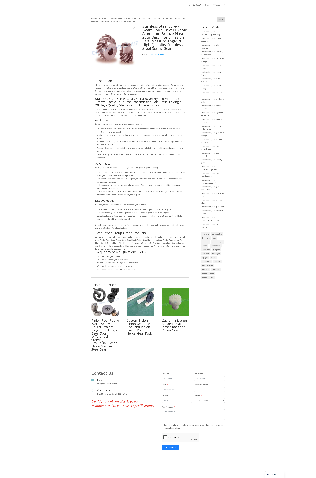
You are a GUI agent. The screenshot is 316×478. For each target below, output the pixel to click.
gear (214, 238)
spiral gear (205, 269)
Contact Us (197, 5)
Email (164, 385)
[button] (134, 28)
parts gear (217, 262)
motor (213, 258)
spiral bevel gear (207, 265)
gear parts (216, 250)
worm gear (216, 269)
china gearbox (217, 234)
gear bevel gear (217, 242)
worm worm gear (208, 277)
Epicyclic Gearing (103, 18)
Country (197, 396)
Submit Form (170, 447)
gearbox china (216, 246)
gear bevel (205, 242)
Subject (165, 396)
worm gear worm (208, 273)
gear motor (206, 250)
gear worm (205, 254)
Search (220, 19)
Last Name (198, 374)
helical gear (216, 254)
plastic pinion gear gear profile (213, 207)
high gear (205, 258)
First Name (166, 374)
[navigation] (274, 474)
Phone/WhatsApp (201, 385)
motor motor (206, 262)
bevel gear (205, 234)
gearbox (204, 246)
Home (187, 5)
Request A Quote (212, 5)
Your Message (167, 407)
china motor (206, 238)
